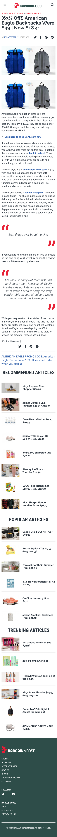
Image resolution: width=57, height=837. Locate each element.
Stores (5, 758)
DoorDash (6, 762)
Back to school (16, 13)
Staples (5, 770)
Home (4, 13)
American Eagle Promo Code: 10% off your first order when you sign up (28, 360)
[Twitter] (35, 37)
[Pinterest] (46, 37)
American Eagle (33, 13)
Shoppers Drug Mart (11, 777)
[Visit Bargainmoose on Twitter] (3, 794)
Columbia (6, 781)
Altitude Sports (9, 766)
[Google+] (52, 37)
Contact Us (7, 810)
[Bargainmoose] (28, 5)
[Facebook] (40, 37)
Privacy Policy (9, 814)
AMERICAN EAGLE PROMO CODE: (22, 356)
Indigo (5, 774)
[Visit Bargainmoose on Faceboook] (8, 794)
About (4, 806)
